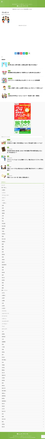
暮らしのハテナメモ (22, 6)
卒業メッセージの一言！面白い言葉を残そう (18, 177)
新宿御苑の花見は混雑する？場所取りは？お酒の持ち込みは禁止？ (24, 72)
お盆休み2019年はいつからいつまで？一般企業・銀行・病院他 (23, 95)
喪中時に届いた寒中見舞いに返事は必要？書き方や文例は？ (23, 64)
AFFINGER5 (33, 437)
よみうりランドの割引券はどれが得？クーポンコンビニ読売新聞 (24, 80)
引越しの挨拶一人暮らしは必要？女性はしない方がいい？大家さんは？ (25, 88)
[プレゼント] (24, 53)
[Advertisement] (22, 38)
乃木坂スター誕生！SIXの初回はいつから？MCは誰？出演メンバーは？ (25, 143)
